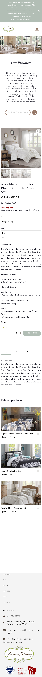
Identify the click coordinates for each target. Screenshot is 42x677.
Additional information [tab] (26, 352)
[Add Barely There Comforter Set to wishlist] (38, 508)
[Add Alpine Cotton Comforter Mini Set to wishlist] (38, 434)
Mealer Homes (12, 5)
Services (6, 591)
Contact (6, 602)
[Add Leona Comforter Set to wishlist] (38, 471)
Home (5, 580)
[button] (37, 131)
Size (2, 217)
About (5, 585)
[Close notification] (39, 11)
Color (3, 228)
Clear (2, 238)
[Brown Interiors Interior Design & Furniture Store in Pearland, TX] (8, 29)
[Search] (34, 112)
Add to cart (32, 333)
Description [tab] (6, 352)
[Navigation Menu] (37, 29)
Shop (5, 597)
